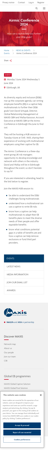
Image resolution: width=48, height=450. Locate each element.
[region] (22, 419)
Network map (10, 344)
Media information (17, 274)
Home (6, 50)
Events (7, 53)
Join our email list (17, 282)
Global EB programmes (17, 376)
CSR (5, 360)
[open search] (37, 8)
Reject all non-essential (22, 432)
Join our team (10, 356)
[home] (15, 312)
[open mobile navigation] (45, 8)
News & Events (23, 50)
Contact (21, 2)
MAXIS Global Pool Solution (16, 388)
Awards (11, 290)
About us (8, 348)
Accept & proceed (22, 425)
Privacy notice (8, 2)
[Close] (41, 395)
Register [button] (40, 2)
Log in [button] (31, 2)
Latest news (13, 266)
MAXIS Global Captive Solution (17, 384)
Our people (9, 352)
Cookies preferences (22, 440)
